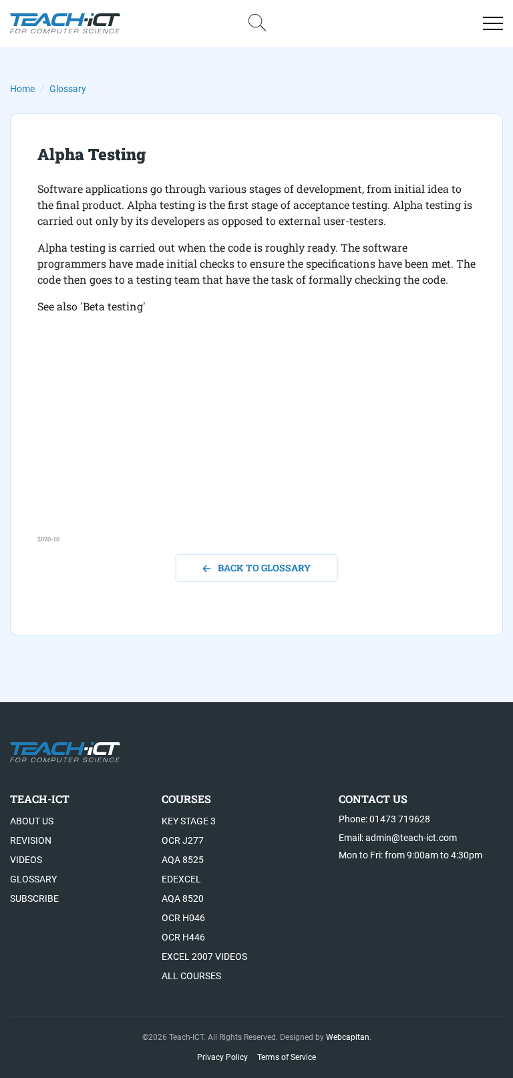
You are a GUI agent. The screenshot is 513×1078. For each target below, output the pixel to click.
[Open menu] (493, 23)
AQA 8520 (183, 898)
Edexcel (181, 879)
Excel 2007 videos (204, 956)
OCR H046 (183, 917)
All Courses (191, 976)
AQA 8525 (183, 859)
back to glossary (264, 567)
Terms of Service (286, 1057)
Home (22, 88)
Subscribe (34, 898)
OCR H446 (183, 937)
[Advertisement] (256, 441)
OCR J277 (183, 840)
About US (31, 821)
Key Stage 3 (189, 821)
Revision (30, 840)
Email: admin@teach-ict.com (398, 837)
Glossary (67, 88)
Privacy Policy (222, 1057)
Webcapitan (347, 1037)
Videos (26, 859)
